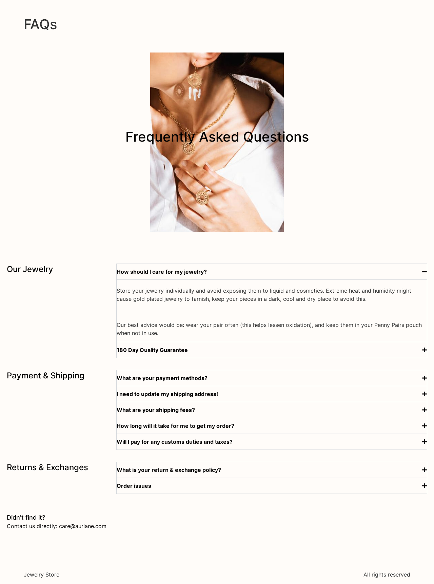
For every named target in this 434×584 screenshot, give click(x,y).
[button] (272, 271)
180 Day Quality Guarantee (152, 350)
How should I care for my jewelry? (162, 271)
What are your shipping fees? (156, 409)
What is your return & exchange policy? (169, 469)
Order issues (134, 485)
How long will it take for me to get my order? (175, 425)
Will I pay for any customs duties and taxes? (175, 441)
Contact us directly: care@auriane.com (56, 526)
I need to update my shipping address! (167, 394)
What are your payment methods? (162, 378)
